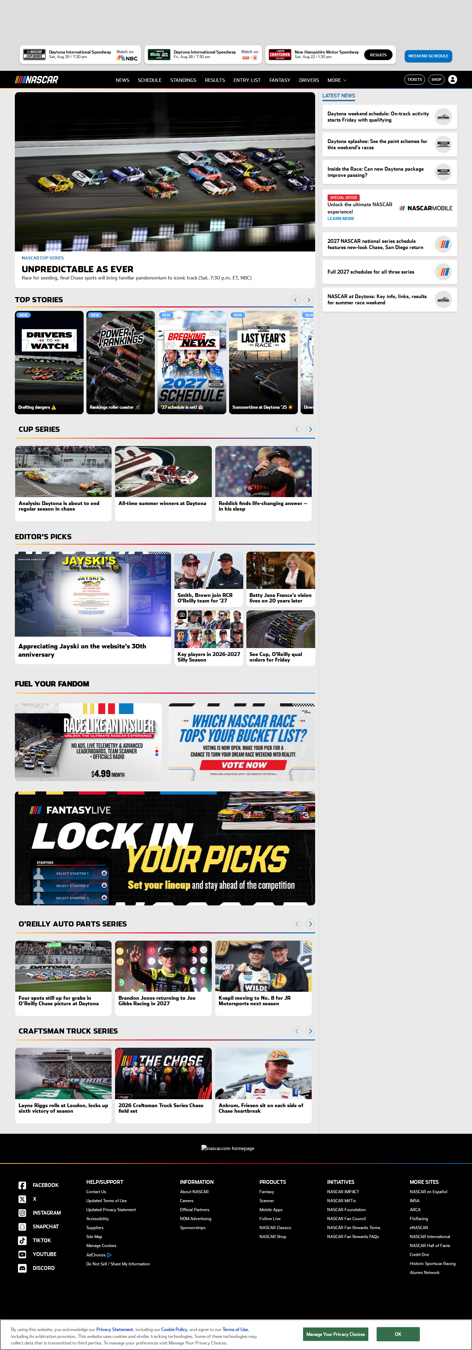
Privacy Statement (114, 1329)
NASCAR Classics (275, 1227)
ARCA (415, 1209)
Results (378, 55)
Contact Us (96, 1191)
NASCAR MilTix (341, 1200)
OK (398, 1334)
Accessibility (97, 1218)
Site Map (94, 1236)
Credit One (419, 1254)
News (122, 80)
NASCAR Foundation (346, 1209)
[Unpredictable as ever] (165, 171)
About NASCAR (194, 1191)
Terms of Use (235, 1329)
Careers (186, 1200)
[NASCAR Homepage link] (236, 1143)
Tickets (414, 79)
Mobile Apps (271, 1209)
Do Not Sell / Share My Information (118, 1264)
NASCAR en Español (428, 1191)
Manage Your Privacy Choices (335, 1334)
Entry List (247, 80)
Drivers (309, 80)
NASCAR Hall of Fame (430, 1245)
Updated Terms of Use (106, 1200)
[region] (164, 362)
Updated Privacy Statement (111, 1209)
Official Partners (194, 1209)
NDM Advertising (195, 1218)
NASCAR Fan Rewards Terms (353, 1227)
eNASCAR (419, 1227)
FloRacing (419, 1218)
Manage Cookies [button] (101, 1245)
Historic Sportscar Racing (433, 1263)
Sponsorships (193, 1227)
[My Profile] (453, 79)
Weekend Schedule (428, 56)
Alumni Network (425, 1272)
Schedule (150, 80)
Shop (437, 79)
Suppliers (95, 1227)
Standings (183, 80)
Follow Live (270, 1218)
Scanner (266, 1200)
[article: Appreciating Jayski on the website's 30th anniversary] (93, 594)
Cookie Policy (174, 1329)
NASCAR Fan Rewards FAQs (353, 1236)
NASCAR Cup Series (43, 258)
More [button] (334, 80)
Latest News (338, 95)
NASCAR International (430, 1236)
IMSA (414, 1200)
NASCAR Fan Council (346, 1218)
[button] (49, 362)
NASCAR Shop (272, 1236)
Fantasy (280, 80)
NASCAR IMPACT (343, 1191)
